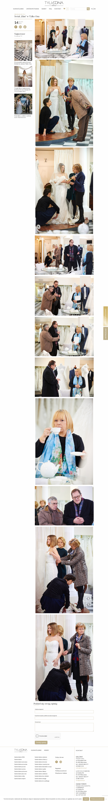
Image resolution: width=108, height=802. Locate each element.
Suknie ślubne (36, 750)
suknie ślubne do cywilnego (42, 781)
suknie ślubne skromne (41, 762)
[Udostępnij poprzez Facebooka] (15, 28)
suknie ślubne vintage (40, 778)
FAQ (50, 9)
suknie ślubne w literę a (41, 759)
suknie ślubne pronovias (20, 764)
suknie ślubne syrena (19, 769)
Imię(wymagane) (39, 709)
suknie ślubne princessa (20, 771)
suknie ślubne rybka (19, 776)
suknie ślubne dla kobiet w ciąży (43, 766)
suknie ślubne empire (20, 778)
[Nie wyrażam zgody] (106, 799)
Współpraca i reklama (61, 773)
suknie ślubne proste (20, 766)
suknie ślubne (18, 759)
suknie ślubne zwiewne (41, 757)
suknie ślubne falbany (40, 771)
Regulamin (58, 768)
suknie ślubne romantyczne (42, 764)
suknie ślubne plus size (20, 773)
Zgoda (86, 799)
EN (95, 9)
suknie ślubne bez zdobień (42, 776)
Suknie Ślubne (18, 9)
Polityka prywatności (60, 771)
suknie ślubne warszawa (20, 762)
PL (92, 9)
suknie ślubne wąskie (40, 769)
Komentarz (38, 722)
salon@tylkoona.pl (81, 768)
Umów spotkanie (32, 9)
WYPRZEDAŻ (106, 333)
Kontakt (57, 9)
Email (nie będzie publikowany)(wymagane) (46, 715)
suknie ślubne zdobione (41, 773)
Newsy (44, 9)
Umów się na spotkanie (105, 317)
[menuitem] (18, 9)
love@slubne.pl (80, 780)
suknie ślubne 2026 (19, 757)
